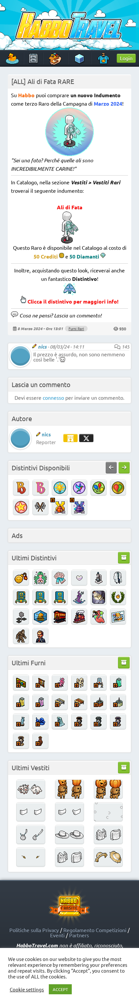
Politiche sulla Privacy (34, 930)
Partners (79, 935)
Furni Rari (76, 328)
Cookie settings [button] (27, 989)
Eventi (57, 935)
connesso (53, 397)
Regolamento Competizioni (94, 930)
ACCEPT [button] (60, 989)
